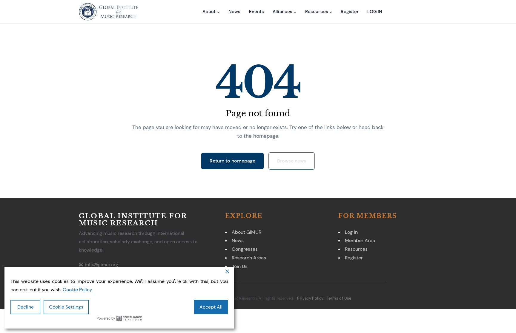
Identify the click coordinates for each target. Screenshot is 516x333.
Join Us (240, 266)
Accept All (210, 307)
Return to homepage (232, 161)
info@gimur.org (101, 264)
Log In (351, 232)
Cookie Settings (66, 307)
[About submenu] (218, 11)
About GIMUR (246, 232)
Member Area (360, 240)
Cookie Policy (77, 289)
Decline (25, 307)
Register (354, 258)
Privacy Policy (310, 298)
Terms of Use (339, 298)
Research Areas (249, 258)
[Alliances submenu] (295, 11)
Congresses (245, 249)
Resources (356, 249)
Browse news (291, 161)
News (238, 240)
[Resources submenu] (330, 11)
